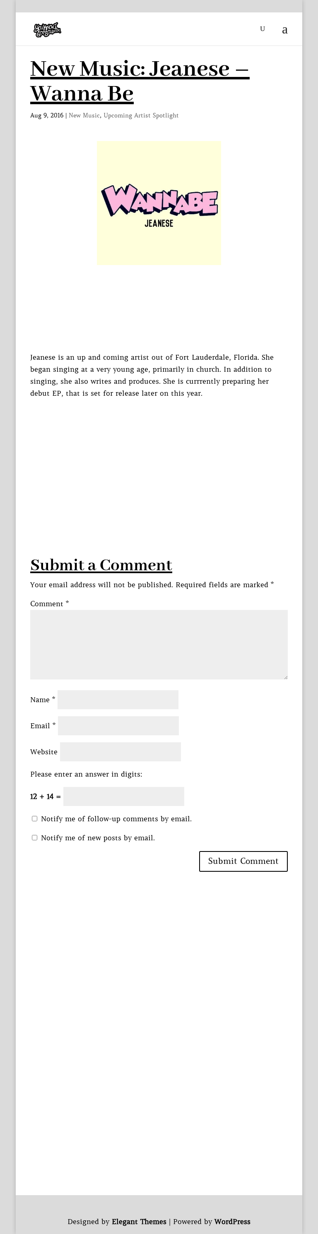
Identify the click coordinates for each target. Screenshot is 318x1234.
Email (42, 725)
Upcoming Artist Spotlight (141, 115)
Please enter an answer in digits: (86, 774)
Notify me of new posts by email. (98, 837)
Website (44, 751)
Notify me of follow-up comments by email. (116, 818)
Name (42, 699)
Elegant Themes (139, 1221)
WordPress (232, 1221)
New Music (84, 115)
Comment (49, 603)
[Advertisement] (174, 457)
